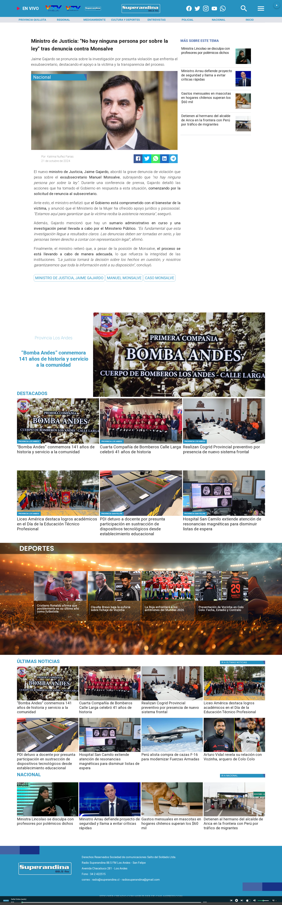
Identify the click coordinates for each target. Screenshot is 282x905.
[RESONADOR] (224, 515)
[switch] (248, 900)
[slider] (22, 902)
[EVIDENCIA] (141, 515)
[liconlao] (243, 63)
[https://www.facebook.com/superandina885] (189, 13)
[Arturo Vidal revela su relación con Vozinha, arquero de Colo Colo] (234, 751)
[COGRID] (224, 443)
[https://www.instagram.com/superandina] (206, 13)
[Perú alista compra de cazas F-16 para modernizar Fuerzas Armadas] (172, 751)
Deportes (46, 574)
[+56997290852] (223, 13)
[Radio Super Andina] (244, 13)
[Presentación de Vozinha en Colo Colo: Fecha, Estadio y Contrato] (60, 600)
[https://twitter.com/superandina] (197, 13)
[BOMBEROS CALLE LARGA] (141, 443)
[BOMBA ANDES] (58, 443)
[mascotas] (243, 108)
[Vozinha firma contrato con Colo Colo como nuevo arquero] (168, 600)
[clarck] (114, 600)
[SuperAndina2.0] (141, 13)
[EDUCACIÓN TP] (58, 515)
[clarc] (221, 600)
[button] (69, 278)
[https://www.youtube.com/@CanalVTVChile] (214, 13)
